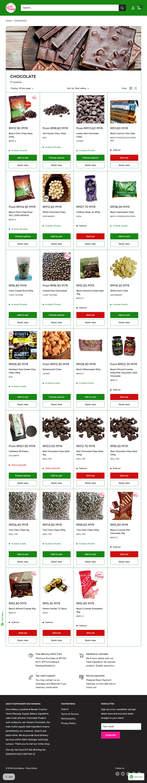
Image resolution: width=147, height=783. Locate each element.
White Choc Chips (119, 290)
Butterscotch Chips (52, 369)
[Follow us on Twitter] (123, 774)
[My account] (133, 7)
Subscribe (110, 735)
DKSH (78, 216)
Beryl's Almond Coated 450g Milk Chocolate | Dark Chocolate (123, 372)
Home (8, 21)
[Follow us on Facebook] (117, 774)
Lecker (79, 141)
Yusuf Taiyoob (16, 295)
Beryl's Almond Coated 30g (22, 608)
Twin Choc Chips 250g (87, 530)
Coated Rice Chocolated (55, 290)
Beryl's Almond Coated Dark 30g (90, 292)
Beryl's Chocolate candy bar (123, 139)
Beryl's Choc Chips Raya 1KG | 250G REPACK (20, 214)
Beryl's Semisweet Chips (122, 212)
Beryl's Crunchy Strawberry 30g (89, 610)
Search (64, 709)
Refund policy (68, 718)
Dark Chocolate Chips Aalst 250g (123, 453)
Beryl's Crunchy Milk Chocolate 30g (120, 532)
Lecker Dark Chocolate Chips (87, 135)
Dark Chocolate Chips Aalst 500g (89, 453)
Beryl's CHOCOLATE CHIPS (122, 216)
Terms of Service (70, 714)
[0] (139, 7)
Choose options (56, 157)
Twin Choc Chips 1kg (19, 530)
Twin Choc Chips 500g (54, 530)
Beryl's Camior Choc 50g (122, 133)
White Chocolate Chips (54, 212)
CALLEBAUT (14, 455)
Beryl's (12, 141)
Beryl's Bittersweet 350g (88, 369)
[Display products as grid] (130, 88)
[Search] (122, 8)
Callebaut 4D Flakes (18, 451)
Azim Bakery (49, 216)
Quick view (22, 165)
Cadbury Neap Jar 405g (88, 212)
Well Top (47, 459)
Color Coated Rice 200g (21, 290)
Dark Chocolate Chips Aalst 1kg (56, 453)
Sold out (124, 157)
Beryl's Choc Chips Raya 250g (20, 135)
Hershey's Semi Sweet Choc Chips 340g (22, 371)
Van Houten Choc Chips (54, 133)
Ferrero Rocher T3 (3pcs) (55, 608)
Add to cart (22, 157)
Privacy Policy (68, 723)
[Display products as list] (135, 88)
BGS (44, 138)
